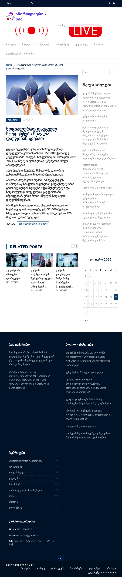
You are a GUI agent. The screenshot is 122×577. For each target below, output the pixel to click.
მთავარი (11, 44)
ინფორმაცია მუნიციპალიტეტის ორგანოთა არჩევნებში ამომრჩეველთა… (66, 278)
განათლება (44, 44)
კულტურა (14, 478)
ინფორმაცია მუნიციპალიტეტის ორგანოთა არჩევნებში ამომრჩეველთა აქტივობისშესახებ (95, 173)
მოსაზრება (62, 44)
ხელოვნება (81, 44)
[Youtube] (114, 3)
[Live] (58, 30)
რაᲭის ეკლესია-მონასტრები (25, 490)
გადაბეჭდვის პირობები (20, 53)
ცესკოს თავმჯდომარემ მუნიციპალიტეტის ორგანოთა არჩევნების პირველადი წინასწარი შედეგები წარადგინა (95, 135)
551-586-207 (24, 529)
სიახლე (26, 44)
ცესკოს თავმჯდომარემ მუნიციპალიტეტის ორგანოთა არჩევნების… (16, 278)
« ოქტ (85, 320)
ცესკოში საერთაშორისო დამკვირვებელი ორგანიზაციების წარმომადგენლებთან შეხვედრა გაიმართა (96, 232)
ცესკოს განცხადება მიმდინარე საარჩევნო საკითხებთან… (40, 278)
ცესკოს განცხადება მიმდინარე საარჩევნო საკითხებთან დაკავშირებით (98, 154)
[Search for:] (16, 3)
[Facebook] (109, 3)
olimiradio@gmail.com (28, 535)
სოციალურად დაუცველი (33, 223)
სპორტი (98, 44)
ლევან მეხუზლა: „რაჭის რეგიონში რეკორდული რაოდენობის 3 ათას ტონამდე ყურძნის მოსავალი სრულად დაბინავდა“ (99, 102)
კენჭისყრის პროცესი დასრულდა (85, 372)
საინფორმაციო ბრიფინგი (97, 187)
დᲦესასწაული (17, 472)
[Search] (32, 3)
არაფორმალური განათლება (25, 460)
